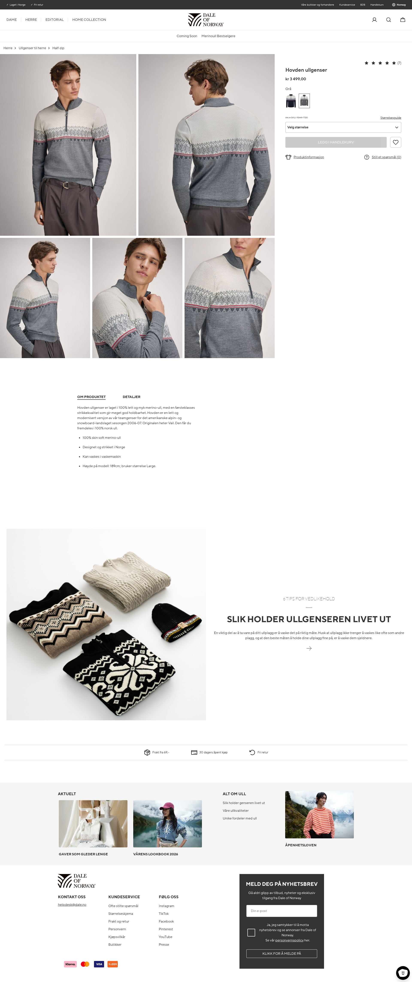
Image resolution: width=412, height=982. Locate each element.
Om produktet (91, 397)
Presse (164, 944)
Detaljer (131, 397)
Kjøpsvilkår (116, 937)
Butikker (114, 944)
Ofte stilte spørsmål (123, 906)
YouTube (165, 937)
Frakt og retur (118, 921)
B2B (362, 4)
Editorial (54, 19)
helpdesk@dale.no (72, 904)
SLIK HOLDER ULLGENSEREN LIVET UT (309, 619)
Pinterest (166, 929)
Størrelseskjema (120, 913)
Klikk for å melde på (281, 953)
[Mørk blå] (291, 101)
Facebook (166, 921)
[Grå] (304, 101)
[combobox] (343, 127)
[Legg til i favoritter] (395, 142)
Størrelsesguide (390, 118)
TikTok (164, 913)
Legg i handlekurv (336, 142)
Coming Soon (187, 36)
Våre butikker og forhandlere (317, 4)
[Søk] (389, 20)
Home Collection (89, 19)
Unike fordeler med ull (240, 818)
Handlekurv (376, 4)
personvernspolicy (289, 940)
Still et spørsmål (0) (386, 157)
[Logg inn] (374, 20)
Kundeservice (347, 4)
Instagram (166, 906)
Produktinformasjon (309, 157)
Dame (11, 19)
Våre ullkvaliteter (236, 810)
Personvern (117, 929)
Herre (31, 19)
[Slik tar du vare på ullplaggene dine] (309, 650)
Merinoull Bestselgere (218, 36)
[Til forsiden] (223, 19)
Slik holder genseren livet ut (244, 803)
